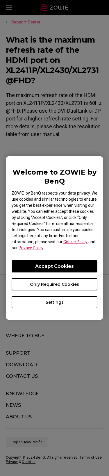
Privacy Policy (31, 248)
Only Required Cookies (54, 284)
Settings (55, 302)
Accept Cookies (54, 266)
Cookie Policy (75, 241)
